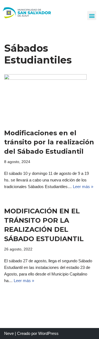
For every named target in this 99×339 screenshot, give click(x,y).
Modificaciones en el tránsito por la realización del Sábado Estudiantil (49, 142)
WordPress (48, 333)
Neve (9, 333)
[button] (91, 15)
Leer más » (83, 186)
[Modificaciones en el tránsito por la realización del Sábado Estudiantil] (49, 98)
